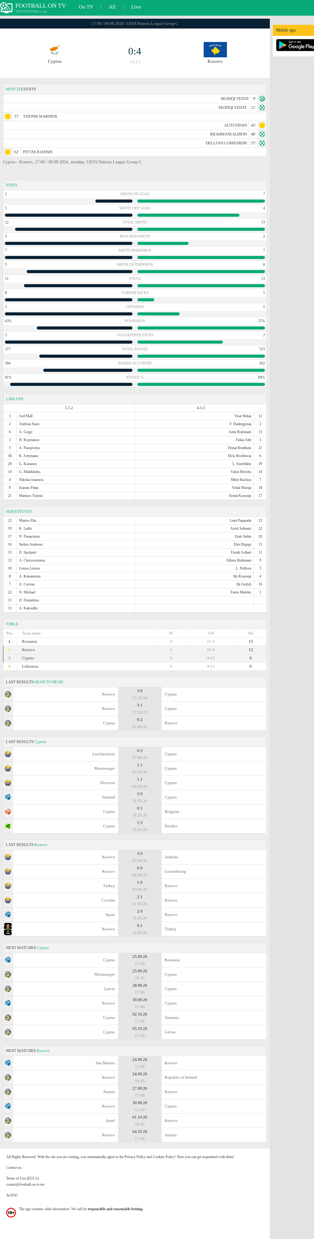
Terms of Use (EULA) (22, 1178)
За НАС (12, 1195)
